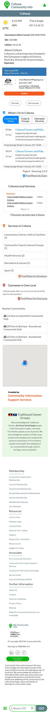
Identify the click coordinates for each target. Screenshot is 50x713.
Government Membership (20, 489)
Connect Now (15, 526)
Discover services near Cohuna (27, 214)
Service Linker (15, 575)
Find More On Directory (34, 276)
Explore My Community (19, 539)
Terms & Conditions (17, 599)
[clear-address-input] (32, 708)
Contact (24, 93)
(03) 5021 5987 (25, 83)
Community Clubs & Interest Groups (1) (24, 247)
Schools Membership (18, 497)
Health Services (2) (14, 255)
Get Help (15, 103)
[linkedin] (11, 652)
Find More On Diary (36, 175)
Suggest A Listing (16, 548)
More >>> (25, 209)
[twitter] (17, 652)
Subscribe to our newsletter (17, 659)
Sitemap (12, 608)
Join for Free (14, 517)
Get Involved (33, 103)
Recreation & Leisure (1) (17, 262)
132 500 (13, 39)
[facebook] (24, 652)
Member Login (15, 521)
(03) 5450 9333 (38, 34)
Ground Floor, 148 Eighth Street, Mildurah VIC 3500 (29, 87)
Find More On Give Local (33, 298)
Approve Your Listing (18, 530)
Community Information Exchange (24, 570)
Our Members (15, 506)
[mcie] (25, 634)
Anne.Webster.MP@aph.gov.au (31, 80)
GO (41, 708)
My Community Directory (20, 559)
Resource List (15, 543)
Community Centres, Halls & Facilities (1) (24, 236)
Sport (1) (9, 270)
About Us (13, 590)
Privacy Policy (15, 603)
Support (12, 535)
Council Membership (18, 484)
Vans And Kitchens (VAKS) (20, 579)
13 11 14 (16, 44)
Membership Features (18, 502)
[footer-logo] (25, 626)
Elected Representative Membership (24, 493)
